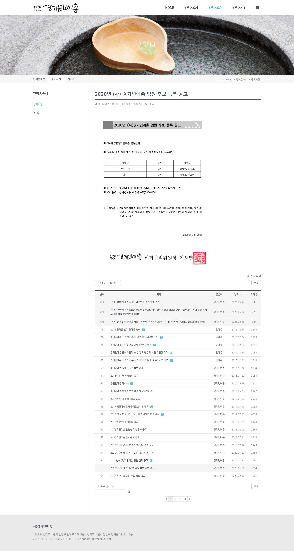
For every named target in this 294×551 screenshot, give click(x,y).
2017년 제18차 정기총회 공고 (125, 398)
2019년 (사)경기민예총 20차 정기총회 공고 (132, 445)
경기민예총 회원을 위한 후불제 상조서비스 (131, 391)
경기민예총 (103, 104)
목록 (256, 282)
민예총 (219, 329)
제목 (159, 294)
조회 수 (254, 294)
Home (228, 79)
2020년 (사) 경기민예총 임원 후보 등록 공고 (132, 468)
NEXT (114, 282)
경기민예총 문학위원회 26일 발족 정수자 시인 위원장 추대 (139, 352)
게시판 (36, 112)
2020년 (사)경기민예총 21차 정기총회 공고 (132, 452)
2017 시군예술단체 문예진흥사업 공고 (129, 406)
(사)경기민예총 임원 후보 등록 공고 (127, 475)
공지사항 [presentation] (56, 79)
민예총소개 (191, 7)
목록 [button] (256, 486)
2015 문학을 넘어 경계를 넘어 (125, 329)
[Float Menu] (257, 6)
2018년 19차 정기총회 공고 (124, 421)
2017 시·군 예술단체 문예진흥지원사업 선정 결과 (134, 414)
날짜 (236, 294)
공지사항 (255, 79)
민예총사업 (239, 7)
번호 (102, 294)
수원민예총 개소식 (119, 383)
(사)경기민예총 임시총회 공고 (125, 437)
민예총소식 (215, 7)
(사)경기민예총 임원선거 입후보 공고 (128, 429)
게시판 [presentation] (71, 79)
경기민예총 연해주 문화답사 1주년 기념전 (131, 344)
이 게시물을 (254, 276)
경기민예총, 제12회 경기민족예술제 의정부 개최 (134, 337)
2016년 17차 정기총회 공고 (124, 375)
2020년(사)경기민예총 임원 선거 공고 (129, 460)
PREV (101, 282)
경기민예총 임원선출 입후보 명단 (126, 368)
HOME (169, 7)
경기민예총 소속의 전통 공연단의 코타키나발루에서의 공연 (139, 360)
